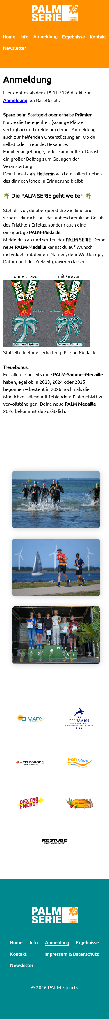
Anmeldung (45, 36)
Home (9, 36)
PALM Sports (63, 987)
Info (24, 36)
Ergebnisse (73, 36)
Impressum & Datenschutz (71, 954)
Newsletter (14, 48)
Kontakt (98, 36)
